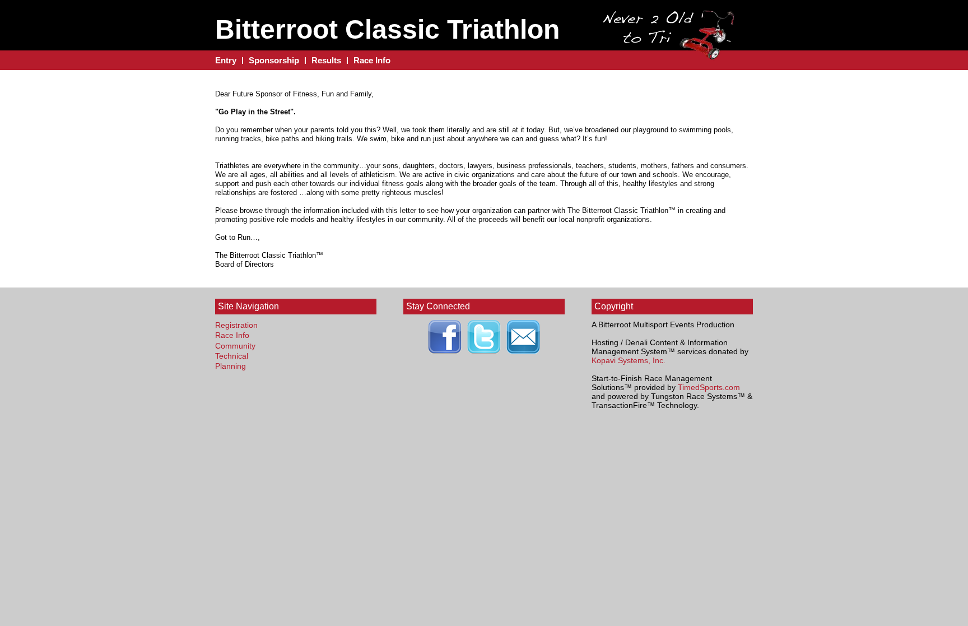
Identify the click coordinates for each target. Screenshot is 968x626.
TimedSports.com (709, 387)
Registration (236, 325)
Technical (231, 355)
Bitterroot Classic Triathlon (387, 29)
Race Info (232, 335)
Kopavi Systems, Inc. (629, 360)
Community (235, 345)
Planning (230, 365)
